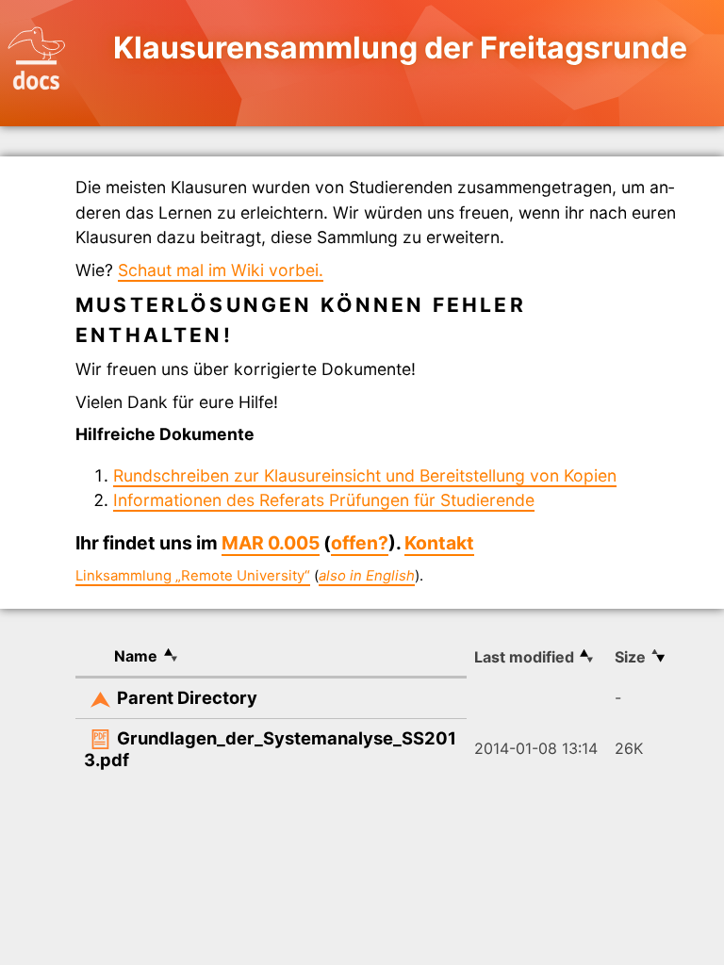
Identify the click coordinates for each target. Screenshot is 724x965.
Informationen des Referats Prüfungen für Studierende (324, 500)
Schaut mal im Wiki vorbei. (220, 270)
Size (630, 656)
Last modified (524, 656)
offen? (359, 543)
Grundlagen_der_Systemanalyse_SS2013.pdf (270, 749)
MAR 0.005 (271, 543)
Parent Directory (187, 697)
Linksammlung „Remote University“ (192, 575)
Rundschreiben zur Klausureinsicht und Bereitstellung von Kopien (365, 475)
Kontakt (439, 543)
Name (135, 655)
